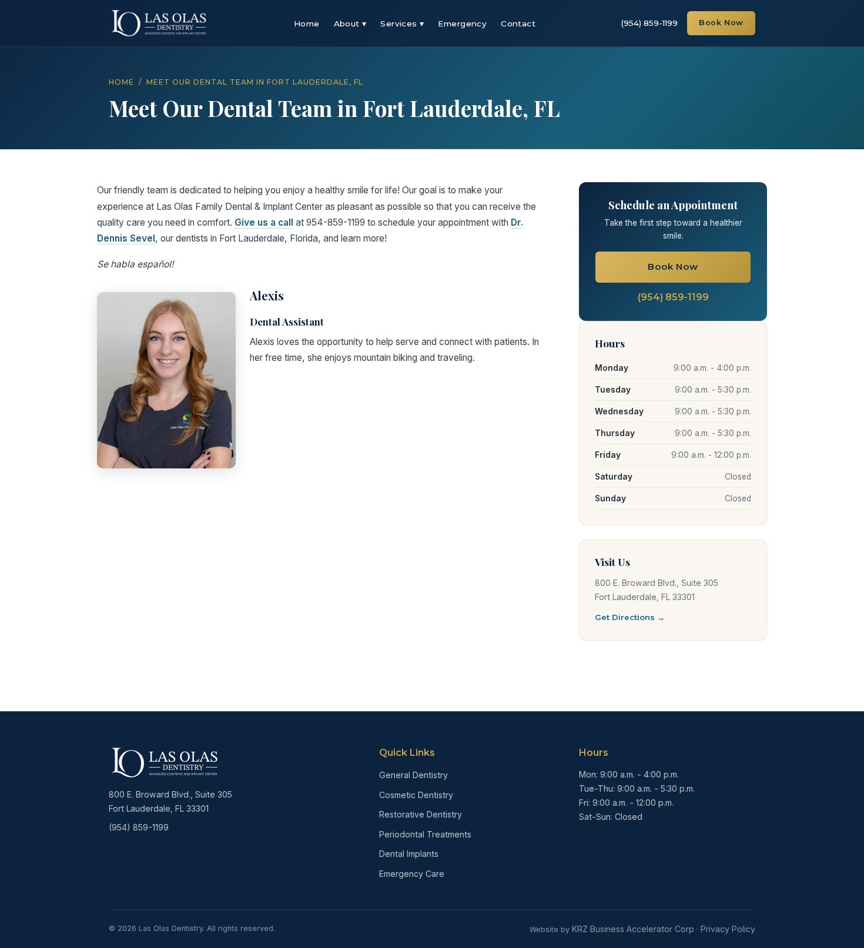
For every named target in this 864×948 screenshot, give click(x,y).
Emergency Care (411, 874)
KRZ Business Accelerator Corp (633, 929)
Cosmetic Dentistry (416, 795)
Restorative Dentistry (420, 814)
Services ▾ (402, 23)
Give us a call (264, 222)
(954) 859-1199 (649, 23)
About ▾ (350, 23)
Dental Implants (408, 854)
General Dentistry (413, 775)
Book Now (721, 22)
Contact (518, 23)
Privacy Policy (728, 929)
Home (307, 23)
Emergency (462, 23)
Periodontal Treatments (425, 834)
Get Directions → (630, 617)
